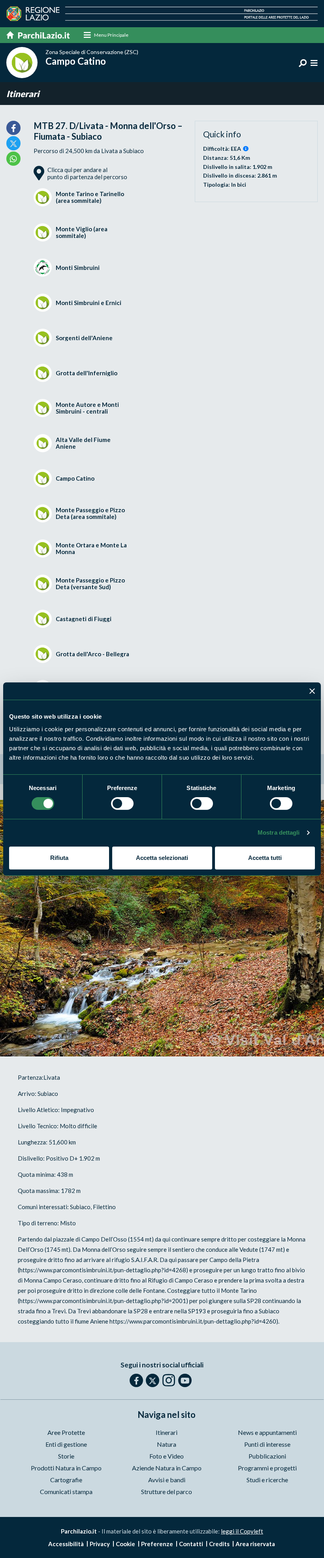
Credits (219, 1543)
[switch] (122, 803)
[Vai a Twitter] (152, 1380)
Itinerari (22, 93)
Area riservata (255, 1543)
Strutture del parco (166, 1491)
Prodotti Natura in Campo (66, 1468)
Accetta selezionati (162, 857)
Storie (66, 1456)
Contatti (191, 1543)
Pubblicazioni (267, 1456)
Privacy (100, 1543)
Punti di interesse (267, 1444)
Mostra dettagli (279, 832)
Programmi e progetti (267, 1468)
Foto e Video (166, 1456)
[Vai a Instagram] (168, 1380)
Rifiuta (59, 857)
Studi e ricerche (267, 1479)
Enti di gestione (66, 1444)
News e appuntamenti (267, 1432)
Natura (166, 1444)
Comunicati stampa (66, 1491)
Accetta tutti (265, 857)
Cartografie (66, 1479)
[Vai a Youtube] (185, 1380)
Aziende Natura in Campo (167, 1468)
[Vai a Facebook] (136, 1380)
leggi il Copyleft (242, 1531)
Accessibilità (66, 1543)
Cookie (125, 1543)
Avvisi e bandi (166, 1479)
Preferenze (157, 1543)
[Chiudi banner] (312, 691)
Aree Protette (66, 1432)
